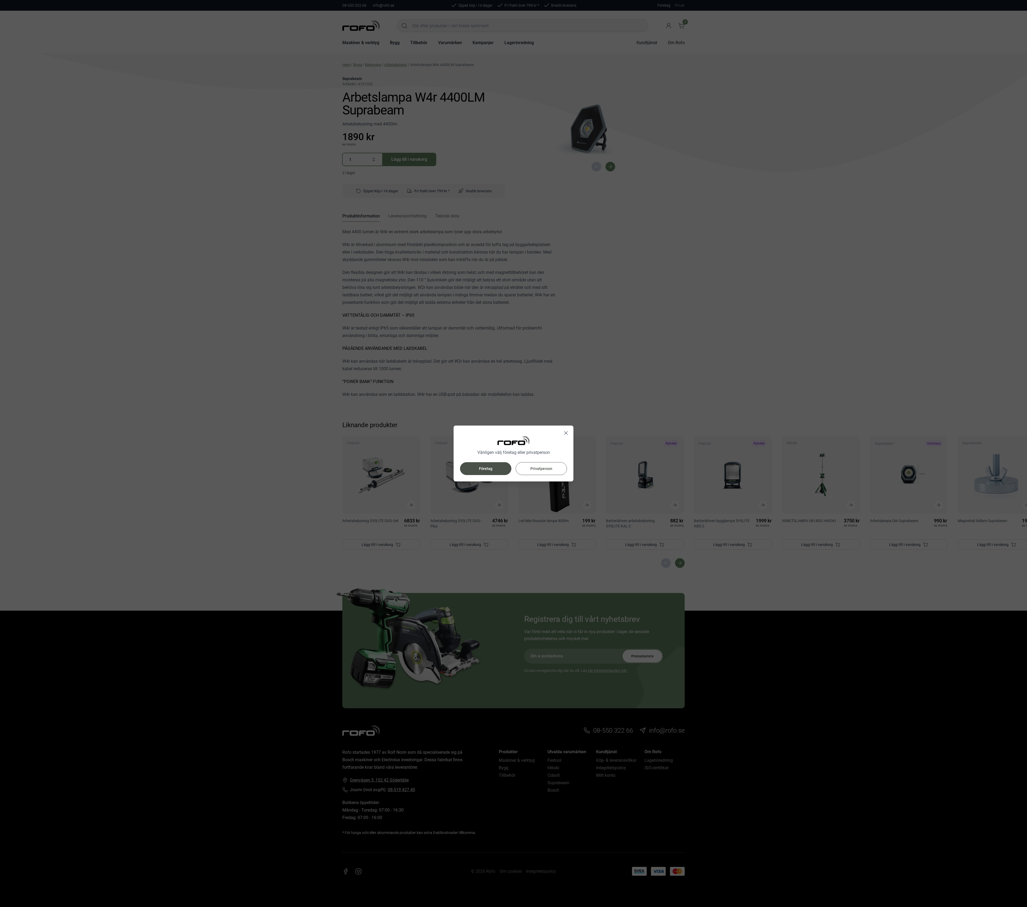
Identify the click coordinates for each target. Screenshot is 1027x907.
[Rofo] (513, 440)
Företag (485, 468)
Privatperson (541, 468)
